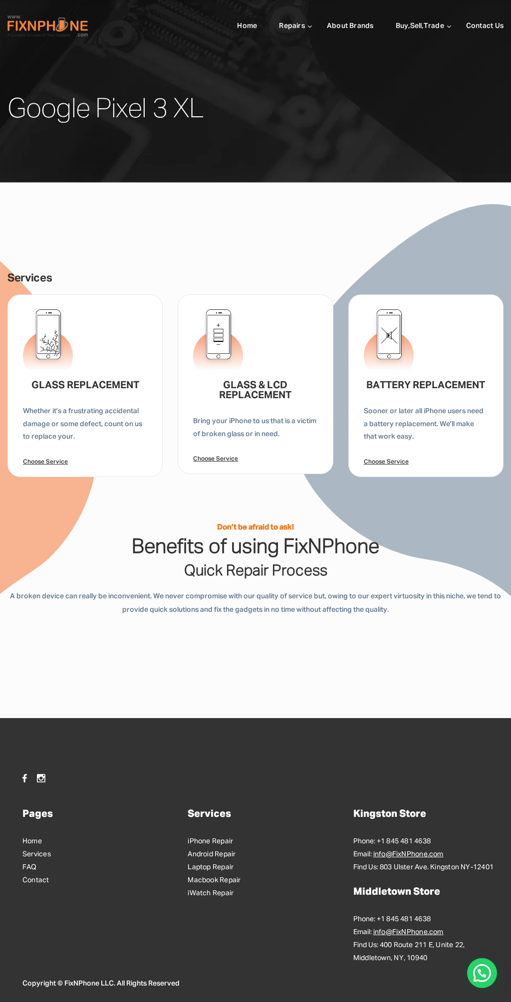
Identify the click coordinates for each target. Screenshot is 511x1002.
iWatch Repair (211, 893)
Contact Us (485, 25)
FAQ (29, 867)
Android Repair (212, 854)
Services (36, 854)
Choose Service (45, 462)
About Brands (350, 25)
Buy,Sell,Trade (420, 25)
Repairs (292, 25)
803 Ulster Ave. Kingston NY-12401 (437, 867)
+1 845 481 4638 (404, 841)
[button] (482, 973)
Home (247, 25)
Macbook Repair (214, 880)
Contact (35, 880)
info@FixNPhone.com (408, 854)
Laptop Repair (211, 867)
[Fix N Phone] (47, 26)
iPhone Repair (210, 841)
